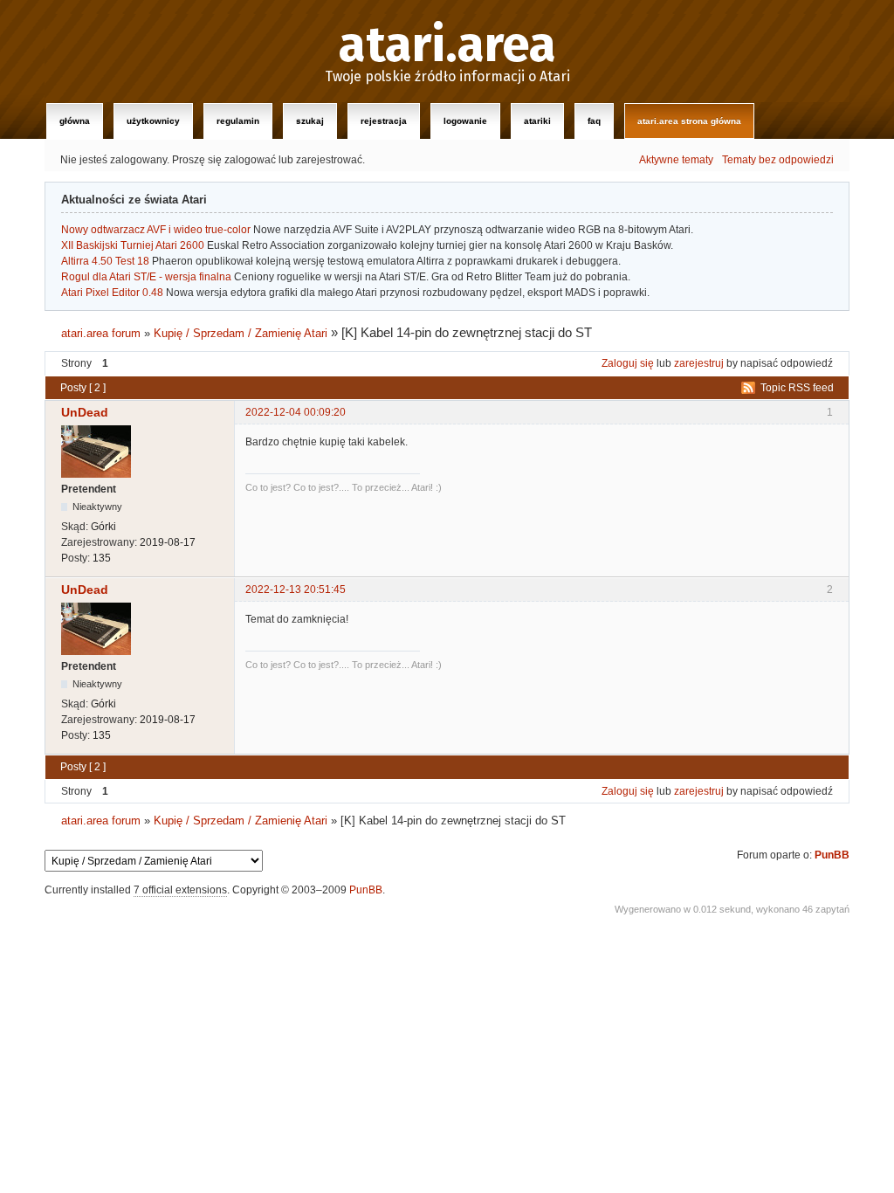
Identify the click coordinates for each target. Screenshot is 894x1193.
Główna (74, 121)
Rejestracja (384, 121)
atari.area (447, 45)
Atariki (537, 121)
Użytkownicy (153, 121)
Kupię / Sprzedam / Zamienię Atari (240, 333)
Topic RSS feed (797, 388)
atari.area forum (101, 333)
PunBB (832, 855)
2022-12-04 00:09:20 (295, 412)
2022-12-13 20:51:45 (295, 589)
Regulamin (238, 121)
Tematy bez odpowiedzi (778, 160)
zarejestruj (699, 363)
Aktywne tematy (676, 160)
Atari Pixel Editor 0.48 (112, 292)
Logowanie (465, 121)
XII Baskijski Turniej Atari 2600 (132, 245)
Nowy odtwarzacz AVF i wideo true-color (156, 230)
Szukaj (310, 121)
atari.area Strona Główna (689, 121)
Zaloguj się (628, 363)
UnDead (84, 412)
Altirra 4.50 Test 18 (105, 261)
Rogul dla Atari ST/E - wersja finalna (146, 277)
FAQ (594, 121)
